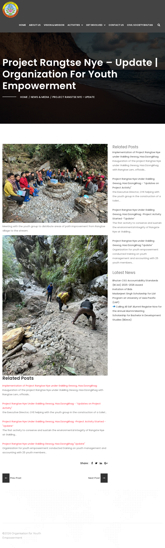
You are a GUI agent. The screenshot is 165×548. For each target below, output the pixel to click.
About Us (35, 25)
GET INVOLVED (94, 25)
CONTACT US (116, 25)
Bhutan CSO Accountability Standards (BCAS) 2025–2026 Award (135, 283)
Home (22, 25)
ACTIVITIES (74, 25)
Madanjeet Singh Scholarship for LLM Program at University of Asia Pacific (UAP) (134, 298)
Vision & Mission (54, 25)
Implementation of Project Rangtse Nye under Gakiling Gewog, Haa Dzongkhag (49, 385)
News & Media (40, 97)
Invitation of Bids (122, 289)
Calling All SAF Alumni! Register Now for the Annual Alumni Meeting (137, 309)
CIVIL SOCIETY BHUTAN (140, 25)
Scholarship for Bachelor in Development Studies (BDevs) (136, 317)
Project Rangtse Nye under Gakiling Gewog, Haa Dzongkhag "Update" (43, 443)
